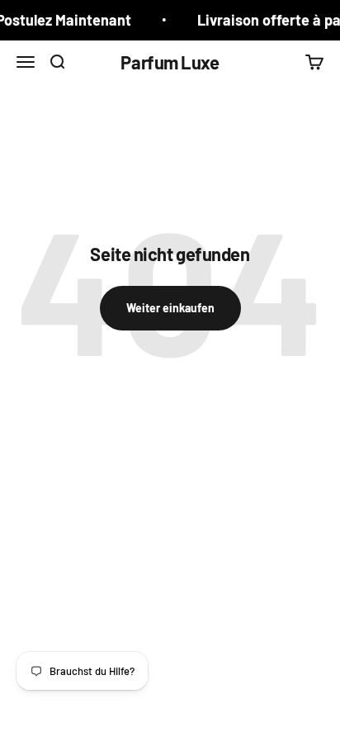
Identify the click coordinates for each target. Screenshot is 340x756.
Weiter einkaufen (170, 308)
